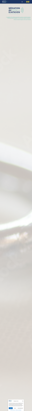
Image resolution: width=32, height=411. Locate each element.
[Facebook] (27, 2)
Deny (15, 408)
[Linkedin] (28, 2)
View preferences (20, 408)
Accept (11, 408)
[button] (22, 2)
